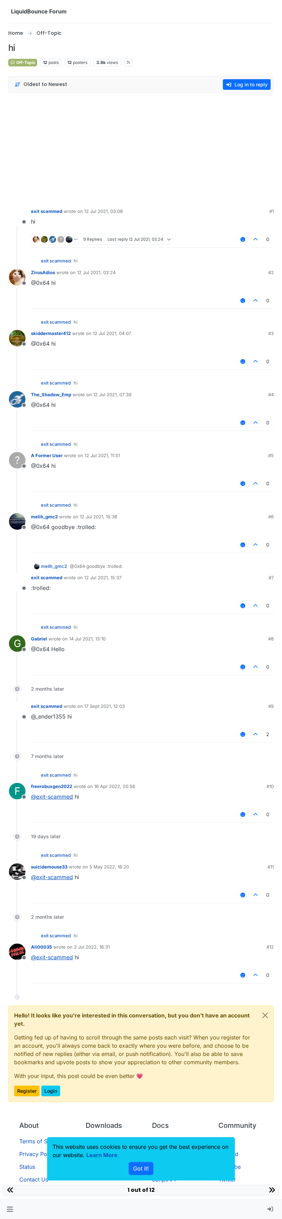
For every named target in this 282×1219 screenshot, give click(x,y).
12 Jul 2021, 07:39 (112, 394)
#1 (271, 211)
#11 (271, 867)
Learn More (102, 1155)
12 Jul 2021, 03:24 (96, 272)
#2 (271, 272)
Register (26, 1091)
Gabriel (39, 638)
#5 (271, 455)
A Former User (47, 455)
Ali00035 (41, 947)
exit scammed (46, 211)
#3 (271, 333)
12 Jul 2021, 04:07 (112, 333)
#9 (271, 706)
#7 (271, 577)
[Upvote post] (256, 239)
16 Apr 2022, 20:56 (114, 786)
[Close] (265, 1015)
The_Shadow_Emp (51, 394)
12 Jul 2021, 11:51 (102, 455)
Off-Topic (25, 62)
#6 (271, 516)
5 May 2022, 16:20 (109, 867)
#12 (270, 947)
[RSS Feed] (128, 62)
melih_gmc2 (44, 516)
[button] (10, 1209)
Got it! (141, 1168)
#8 (271, 638)
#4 (271, 394)
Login (50, 1091)
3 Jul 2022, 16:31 (92, 947)
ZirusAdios (43, 272)
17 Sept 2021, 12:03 (104, 706)
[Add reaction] (242, 239)
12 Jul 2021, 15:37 (102, 577)
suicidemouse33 (49, 867)
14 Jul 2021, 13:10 (87, 638)
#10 (270, 786)
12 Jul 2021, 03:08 (103, 211)
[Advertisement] (141, 148)
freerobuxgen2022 (51, 786)
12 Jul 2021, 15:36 (98, 516)
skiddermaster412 (51, 333)
